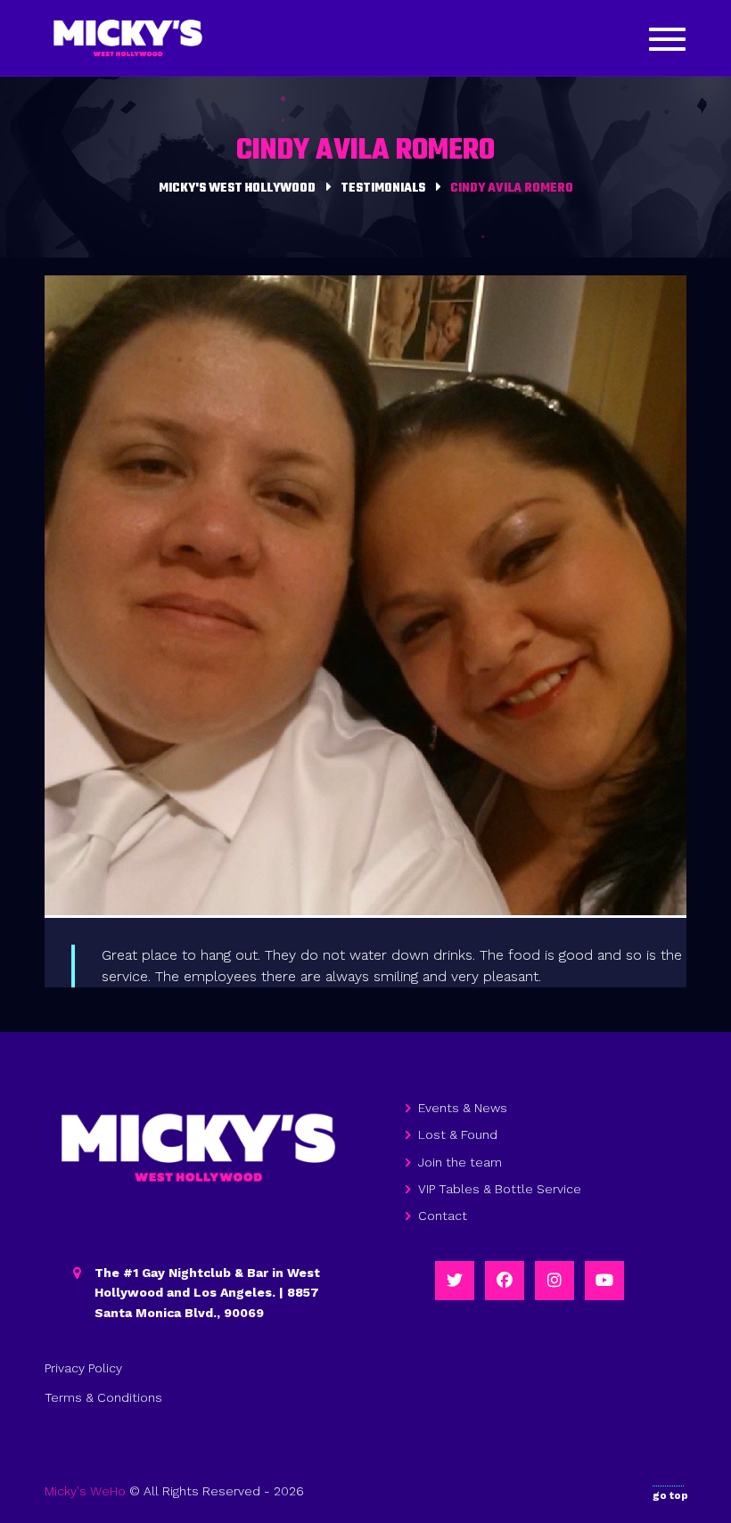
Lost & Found (457, 1134)
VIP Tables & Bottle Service (499, 1189)
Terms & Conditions (103, 1397)
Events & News (462, 1108)
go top (670, 1495)
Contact (442, 1215)
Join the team (460, 1162)
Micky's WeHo (85, 1491)
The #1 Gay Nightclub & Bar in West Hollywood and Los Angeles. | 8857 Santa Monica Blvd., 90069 (207, 1292)
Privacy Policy (83, 1368)
